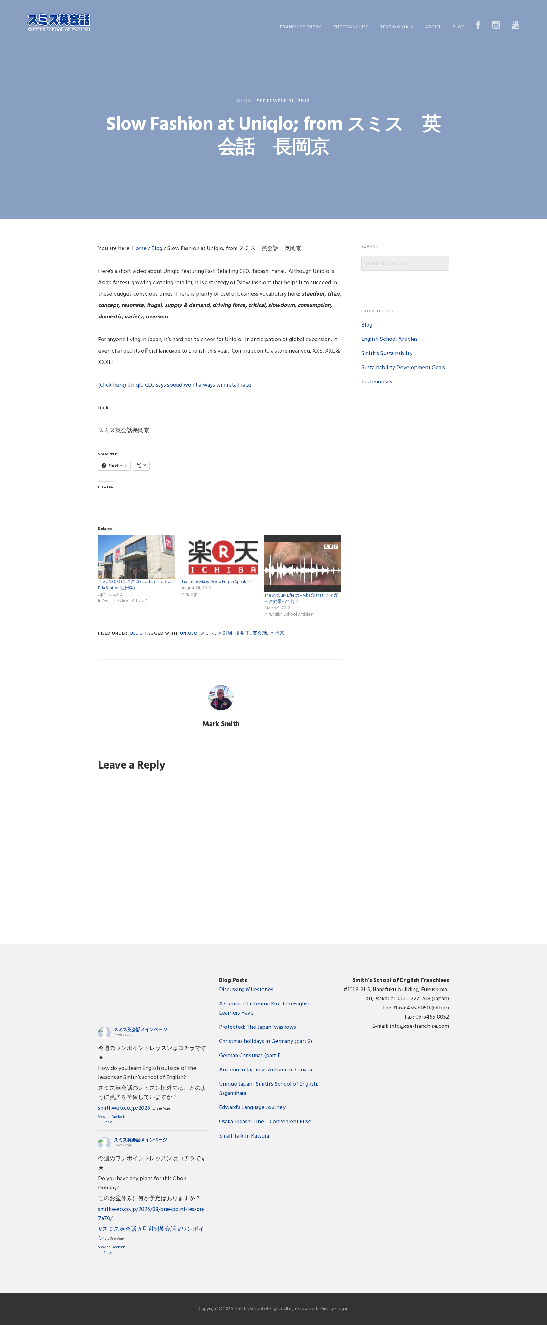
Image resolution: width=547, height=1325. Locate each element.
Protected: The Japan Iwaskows (257, 1027)
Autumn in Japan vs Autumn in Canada (265, 1070)
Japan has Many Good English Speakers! (216, 582)
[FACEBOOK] (478, 26)
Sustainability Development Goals (403, 367)
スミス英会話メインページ (140, 1030)
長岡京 (277, 633)
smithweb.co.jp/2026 (124, 1108)
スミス (207, 633)
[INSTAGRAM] (496, 26)
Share (107, 1122)
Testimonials (376, 382)
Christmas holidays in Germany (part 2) (265, 1041)
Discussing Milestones (246, 989)
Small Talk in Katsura (244, 1136)
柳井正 (242, 633)
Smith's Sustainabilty (386, 353)
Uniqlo (189, 633)
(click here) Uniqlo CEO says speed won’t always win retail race (174, 385)
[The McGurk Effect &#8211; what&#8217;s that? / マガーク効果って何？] (302, 563)
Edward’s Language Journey (252, 1107)
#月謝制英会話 (157, 1229)
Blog (244, 101)
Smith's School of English (59, 23)
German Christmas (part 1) (250, 1055)
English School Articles (389, 339)
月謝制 (225, 633)
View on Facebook (111, 1117)
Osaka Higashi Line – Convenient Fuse (265, 1121)
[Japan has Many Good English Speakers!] (219, 557)
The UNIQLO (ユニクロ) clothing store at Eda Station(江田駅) (135, 585)
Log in (342, 1308)
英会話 (260, 633)
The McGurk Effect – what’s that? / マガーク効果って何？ (301, 598)
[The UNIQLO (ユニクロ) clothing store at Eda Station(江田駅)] (136, 557)
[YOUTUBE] (515, 26)
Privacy (327, 1308)
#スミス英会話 (117, 1229)
